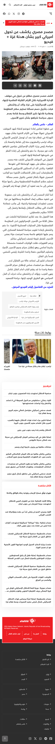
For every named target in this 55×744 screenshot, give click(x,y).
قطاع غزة (33, 295)
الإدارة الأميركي (12, 317)
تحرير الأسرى (21, 295)
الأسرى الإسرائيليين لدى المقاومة (27, 322)
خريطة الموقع (27, 638)
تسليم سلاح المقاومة (31, 311)
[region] (27, 65)
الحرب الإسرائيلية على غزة (30, 317)
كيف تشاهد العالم (29, 5)
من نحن (26, 633)
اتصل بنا (36, 633)
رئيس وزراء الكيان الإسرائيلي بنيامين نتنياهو (24, 306)
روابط (45, 633)
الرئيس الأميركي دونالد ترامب (29, 301)
